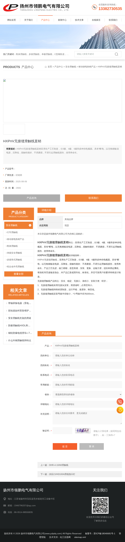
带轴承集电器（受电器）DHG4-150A (20, 303)
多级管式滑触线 (14, 259)
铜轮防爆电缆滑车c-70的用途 (20, 333)
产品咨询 (31, 198)
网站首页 (11, 20)
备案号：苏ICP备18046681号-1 (100, 533)
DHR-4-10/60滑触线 (58, 465)
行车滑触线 (12, 232)
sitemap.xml (80, 537)
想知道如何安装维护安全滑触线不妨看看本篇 (20, 310)
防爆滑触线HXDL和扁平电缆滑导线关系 (20, 325)
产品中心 (45, 20)
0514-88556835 (120, 401)
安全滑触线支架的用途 (19, 318)
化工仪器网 (65, 537)
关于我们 (28, 20)
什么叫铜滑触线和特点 (19, 340)
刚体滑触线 (12, 246)
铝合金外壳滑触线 (15, 266)
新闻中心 (62, 20)
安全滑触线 (70, 66)
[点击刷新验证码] (82, 430)
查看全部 (18, 274)
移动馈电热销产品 (87, 66)
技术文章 (79, 20)
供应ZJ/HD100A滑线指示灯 (62, 474)
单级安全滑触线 (14, 253)
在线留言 (96, 20)
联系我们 (113, 20)
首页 (50, 66)
